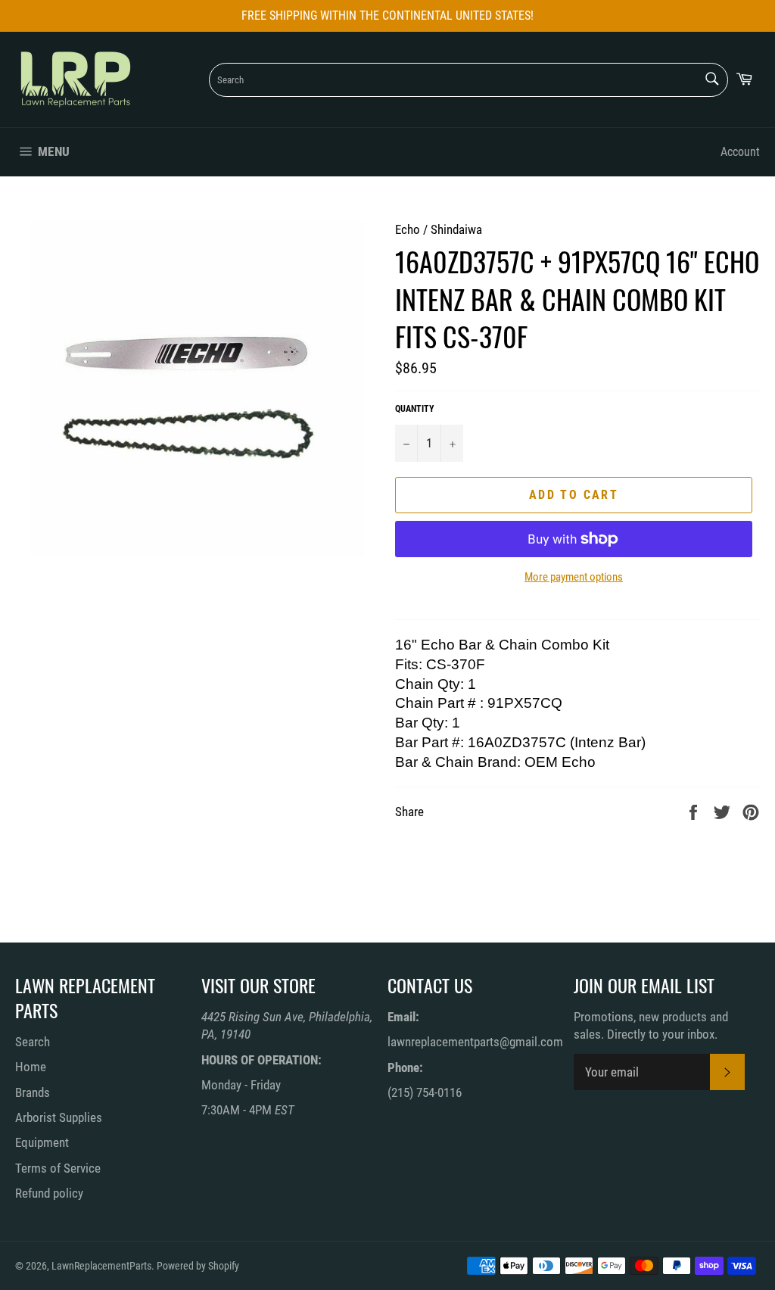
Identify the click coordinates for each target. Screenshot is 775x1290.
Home (30, 1066)
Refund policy (49, 1193)
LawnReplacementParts (101, 1266)
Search (32, 1041)
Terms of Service (58, 1168)
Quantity (414, 409)
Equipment (42, 1142)
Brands (32, 1092)
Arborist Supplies (58, 1117)
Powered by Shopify (198, 1266)
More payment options (573, 577)
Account (740, 152)
